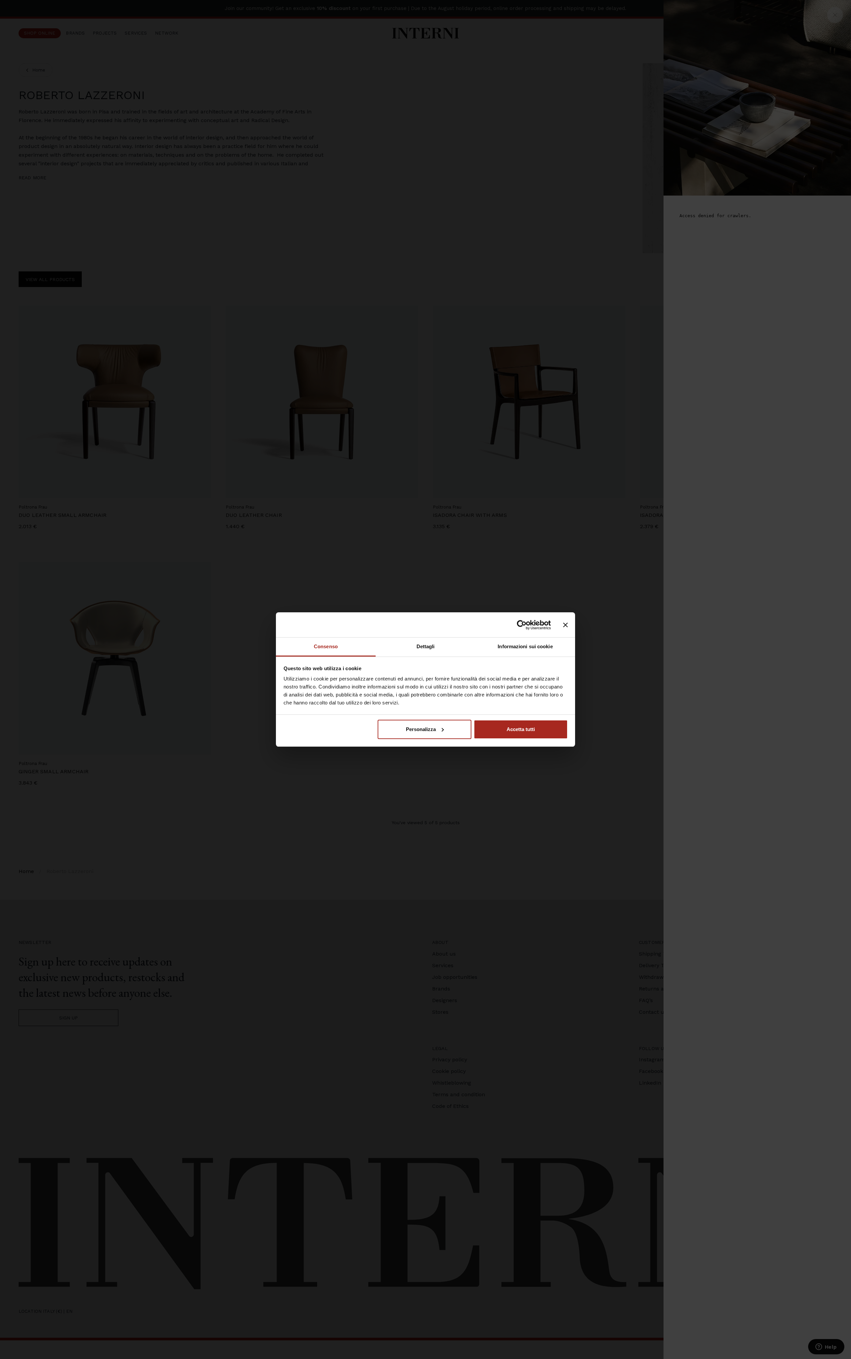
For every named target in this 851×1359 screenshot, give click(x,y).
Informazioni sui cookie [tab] (525, 646)
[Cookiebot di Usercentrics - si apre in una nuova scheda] (522, 625)
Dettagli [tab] (426, 646)
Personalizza (421, 729)
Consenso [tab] (326, 646)
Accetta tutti (521, 729)
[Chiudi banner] (565, 625)
